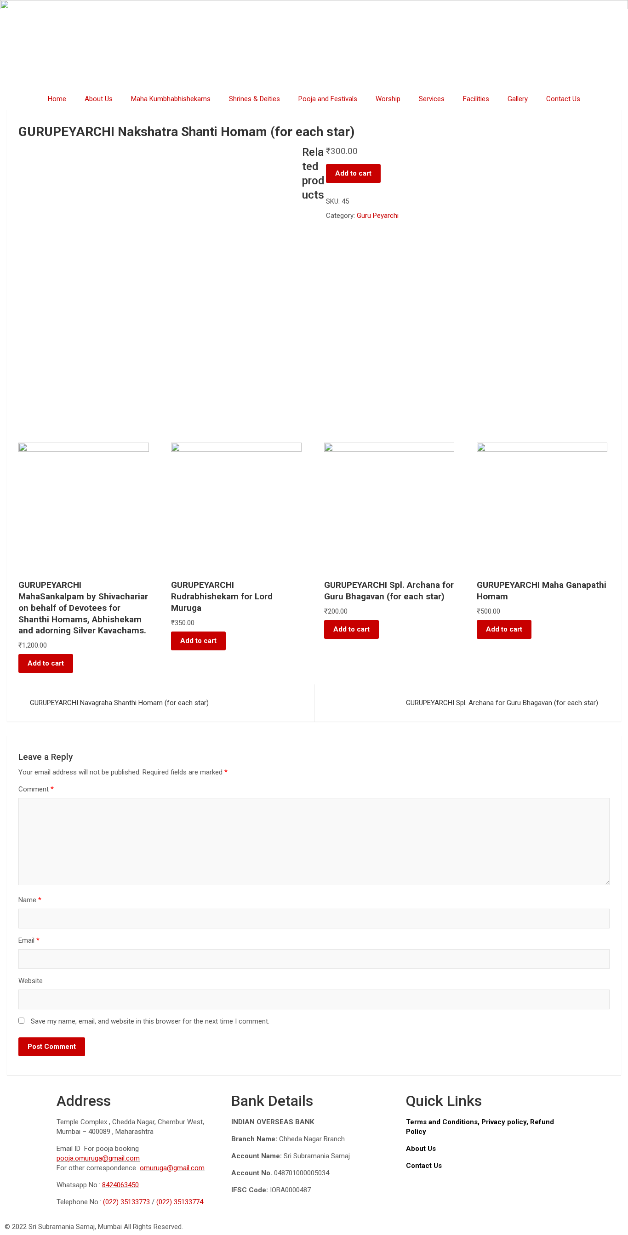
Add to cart (353, 173)
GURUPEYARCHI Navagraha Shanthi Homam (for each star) (119, 703)
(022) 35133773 (126, 1202)
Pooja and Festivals (327, 99)
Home (57, 99)
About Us (99, 99)
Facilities (476, 99)
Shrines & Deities (254, 99)
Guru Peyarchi (378, 215)
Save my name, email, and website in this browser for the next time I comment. (150, 1021)
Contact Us (563, 99)
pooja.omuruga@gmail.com (98, 1158)
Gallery (518, 99)
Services (432, 99)
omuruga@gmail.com (172, 1168)
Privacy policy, (505, 1122)
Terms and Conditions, (443, 1122)
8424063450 (120, 1185)
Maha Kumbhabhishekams (171, 99)
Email (29, 940)
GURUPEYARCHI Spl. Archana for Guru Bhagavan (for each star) (502, 703)
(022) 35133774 (179, 1202)
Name (29, 900)
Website (30, 981)
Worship (388, 99)
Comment (36, 789)
